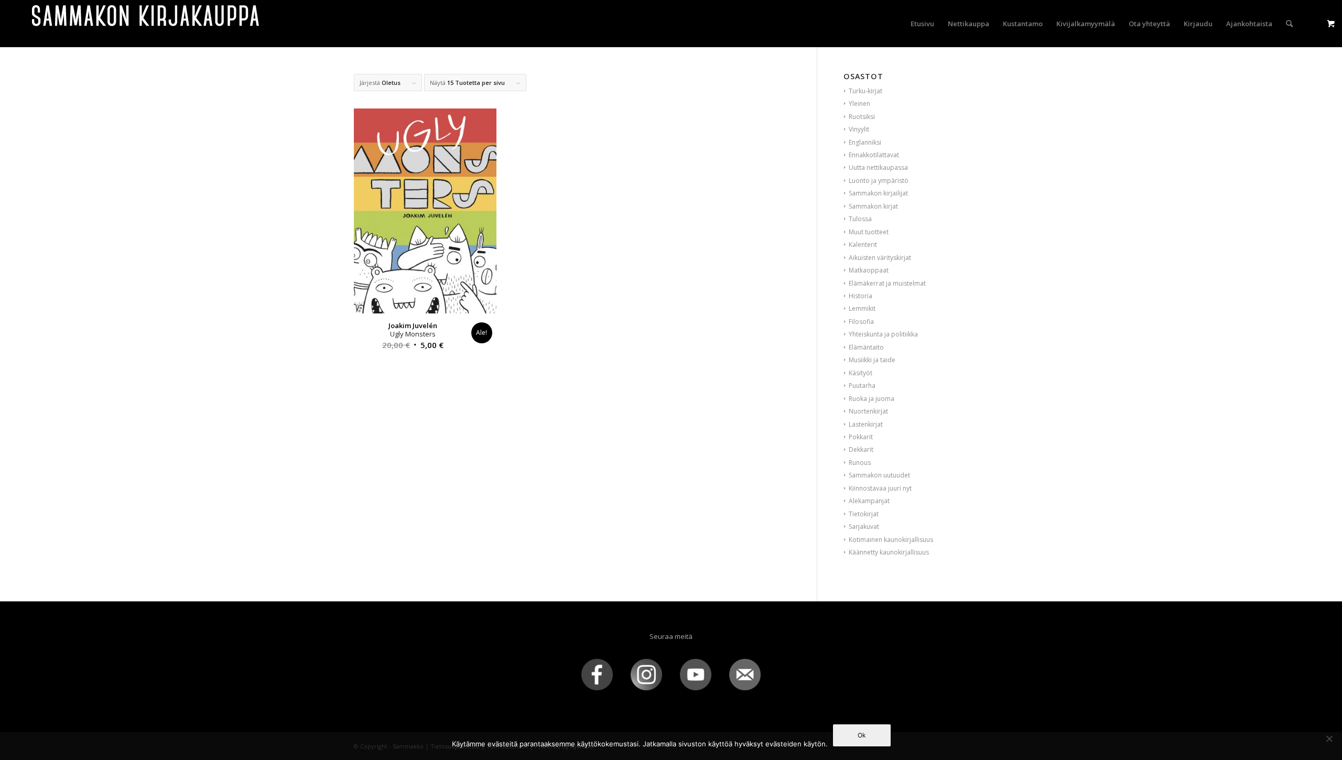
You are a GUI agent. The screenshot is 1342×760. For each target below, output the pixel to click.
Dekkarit (861, 449)
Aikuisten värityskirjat (880, 257)
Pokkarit (861, 436)
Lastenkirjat (866, 424)
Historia (860, 295)
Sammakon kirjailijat (878, 193)
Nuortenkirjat (868, 411)
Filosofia (861, 321)
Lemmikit (862, 308)
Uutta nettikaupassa (878, 167)
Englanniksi (865, 142)
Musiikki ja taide (872, 359)
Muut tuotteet (869, 231)
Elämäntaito (866, 347)
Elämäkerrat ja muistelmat (887, 283)
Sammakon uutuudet (879, 475)
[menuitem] (922, 23)
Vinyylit (859, 129)
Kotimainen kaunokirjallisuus (891, 539)
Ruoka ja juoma (871, 398)
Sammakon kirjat (873, 206)
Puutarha (862, 385)
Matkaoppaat (869, 270)
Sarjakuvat (864, 526)
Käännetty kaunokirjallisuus (889, 552)
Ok (862, 735)
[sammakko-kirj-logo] (146, 23)
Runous (860, 462)
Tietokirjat (864, 513)
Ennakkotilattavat (874, 154)
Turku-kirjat (865, 90)
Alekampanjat (869, 500)
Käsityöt (860, 372)
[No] (1329, 738)
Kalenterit (863, 244)
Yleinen (859, 103)
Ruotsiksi (862, 116)
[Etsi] (1289, 23)
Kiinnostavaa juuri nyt (880, 488)
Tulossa (860, 218)
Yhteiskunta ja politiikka (883, 334)
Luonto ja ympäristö (878, 180)
